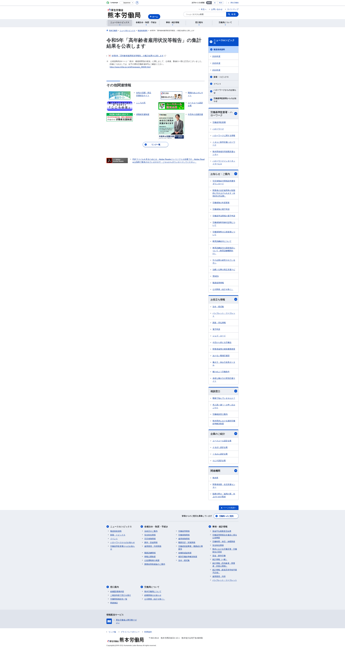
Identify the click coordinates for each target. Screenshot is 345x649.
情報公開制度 (150, 557)
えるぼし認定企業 (220, 447)
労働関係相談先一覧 (118, 599)
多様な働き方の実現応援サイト (224, 379)
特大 (220, 3)
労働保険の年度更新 (221, 203)
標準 (209, 3)
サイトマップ (233, 9)
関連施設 (114, 603)
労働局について (151, 587)
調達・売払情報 (219, 323)
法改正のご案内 (151, 531)
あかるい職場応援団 (221, 356)
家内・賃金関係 (151, 542)
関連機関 (215, 470)
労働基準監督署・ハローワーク (221, 114)
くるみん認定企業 (220, 454)
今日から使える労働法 (222, 342)
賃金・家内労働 (219, 556)
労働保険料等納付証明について (224, 223)
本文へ (203, 9)
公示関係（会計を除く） (223, 289)
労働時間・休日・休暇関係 (223, 541)
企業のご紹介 (218, 434)
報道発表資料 (219, 49)
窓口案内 (114, 587)
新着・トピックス (221, 77)
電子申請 (216, 329)
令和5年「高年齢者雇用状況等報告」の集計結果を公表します (138, 56)
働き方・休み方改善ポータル (224, 363)
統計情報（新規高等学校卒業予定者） (224, 571)
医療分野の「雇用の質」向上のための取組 (224, 495)
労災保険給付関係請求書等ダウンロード (224, 182)
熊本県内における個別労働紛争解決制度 (224, 422)
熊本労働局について (152, 591)
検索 (233, 14)
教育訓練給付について (222, 241)
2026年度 (216, 56)
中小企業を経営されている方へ (224, 261)
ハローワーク (218, 129)
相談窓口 (215, 391)
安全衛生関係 (150, 535)
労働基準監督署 (219, 122)
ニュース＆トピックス (121, 526)
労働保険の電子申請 (221, 209)
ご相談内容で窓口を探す (120, 595)
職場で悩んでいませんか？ (224, 398)
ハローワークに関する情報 (224, 135)
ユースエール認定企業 (222, 441)
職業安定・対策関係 (186, 542)
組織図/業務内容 (117, 591)
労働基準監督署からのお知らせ (225, 99)
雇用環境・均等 (219, 576)
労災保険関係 (150, 539)
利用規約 (148, 632)
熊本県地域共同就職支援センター (224, 152)
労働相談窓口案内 (220, 414)
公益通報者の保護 (151, 560)
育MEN (216, 276)
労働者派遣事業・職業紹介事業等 (190, 547)
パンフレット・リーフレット (224, 314)
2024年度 (216, 70)
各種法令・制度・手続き (156, 526)
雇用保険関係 (184, 539)
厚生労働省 (234, 3)
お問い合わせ (216, 9)
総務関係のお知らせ (152, 595)
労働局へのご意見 (226, 516)
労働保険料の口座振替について (224, 233)
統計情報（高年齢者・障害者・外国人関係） (223, 564)
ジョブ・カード (219, 336)
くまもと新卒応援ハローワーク (224, 143)
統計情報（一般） (219, 559)
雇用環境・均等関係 (152, 546)
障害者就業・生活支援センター (224, 485)
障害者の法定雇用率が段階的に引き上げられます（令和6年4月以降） (224, 193)
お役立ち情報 (218, 299)
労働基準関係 (184, 531)
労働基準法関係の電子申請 (224, 216)
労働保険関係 (184, 535)
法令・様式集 (218, 307)
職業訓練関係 (150, 553)
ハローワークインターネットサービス (224, 162)
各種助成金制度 (185, 553)
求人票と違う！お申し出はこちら (224, 406)
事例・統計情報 (219, 526)
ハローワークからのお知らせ (225, 91)
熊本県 (215, 478)
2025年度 (216, 63)
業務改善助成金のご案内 (154, 564)
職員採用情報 (218, 283)
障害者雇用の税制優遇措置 (224, 349)
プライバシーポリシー (130, 632)
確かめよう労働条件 (221, 372)
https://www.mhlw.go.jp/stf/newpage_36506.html (130, 67)
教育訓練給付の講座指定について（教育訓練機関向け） (224, 251)
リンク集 (112, 632)
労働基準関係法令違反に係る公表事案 (224, 536)
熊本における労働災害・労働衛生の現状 (224, 550)
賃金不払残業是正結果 (221, 531)
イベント (217, 84)
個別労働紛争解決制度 (187, 557)
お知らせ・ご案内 (220, 174)
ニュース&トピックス (224, 42)
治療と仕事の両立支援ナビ (224, 269)
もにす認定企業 (219, 460)
